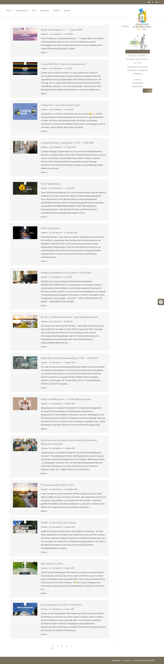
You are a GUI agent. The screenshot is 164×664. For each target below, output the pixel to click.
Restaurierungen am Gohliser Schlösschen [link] (61, 604)
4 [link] (66, 646)
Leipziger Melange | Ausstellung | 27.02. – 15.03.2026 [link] (67, 142)
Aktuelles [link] (44, 68)
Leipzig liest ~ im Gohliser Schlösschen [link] (60, 105)
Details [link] (43, 52)
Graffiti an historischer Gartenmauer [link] (58, 522)
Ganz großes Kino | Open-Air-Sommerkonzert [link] (63, 63)
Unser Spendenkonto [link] (51, 183)
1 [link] (52, 646)
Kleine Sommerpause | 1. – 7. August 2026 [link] (61, 29)
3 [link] (61, 646)
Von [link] (56, 34)
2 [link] (57, 646)
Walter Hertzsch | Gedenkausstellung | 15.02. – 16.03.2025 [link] (69, 358)
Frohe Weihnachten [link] (50, 228)
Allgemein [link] (44, 34)
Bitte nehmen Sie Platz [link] (52, 563)
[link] (161, 302)
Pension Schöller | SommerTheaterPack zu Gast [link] (137, 59)
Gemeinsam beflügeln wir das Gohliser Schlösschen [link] (66, 272)
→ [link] (71, 646)
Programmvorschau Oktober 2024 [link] (57, 484)
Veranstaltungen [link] (137, 86)
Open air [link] (138, 79)
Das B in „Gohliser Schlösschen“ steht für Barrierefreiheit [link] (69, 317)
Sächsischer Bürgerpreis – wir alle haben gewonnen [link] (66, 399)
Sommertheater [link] (137, 83)
